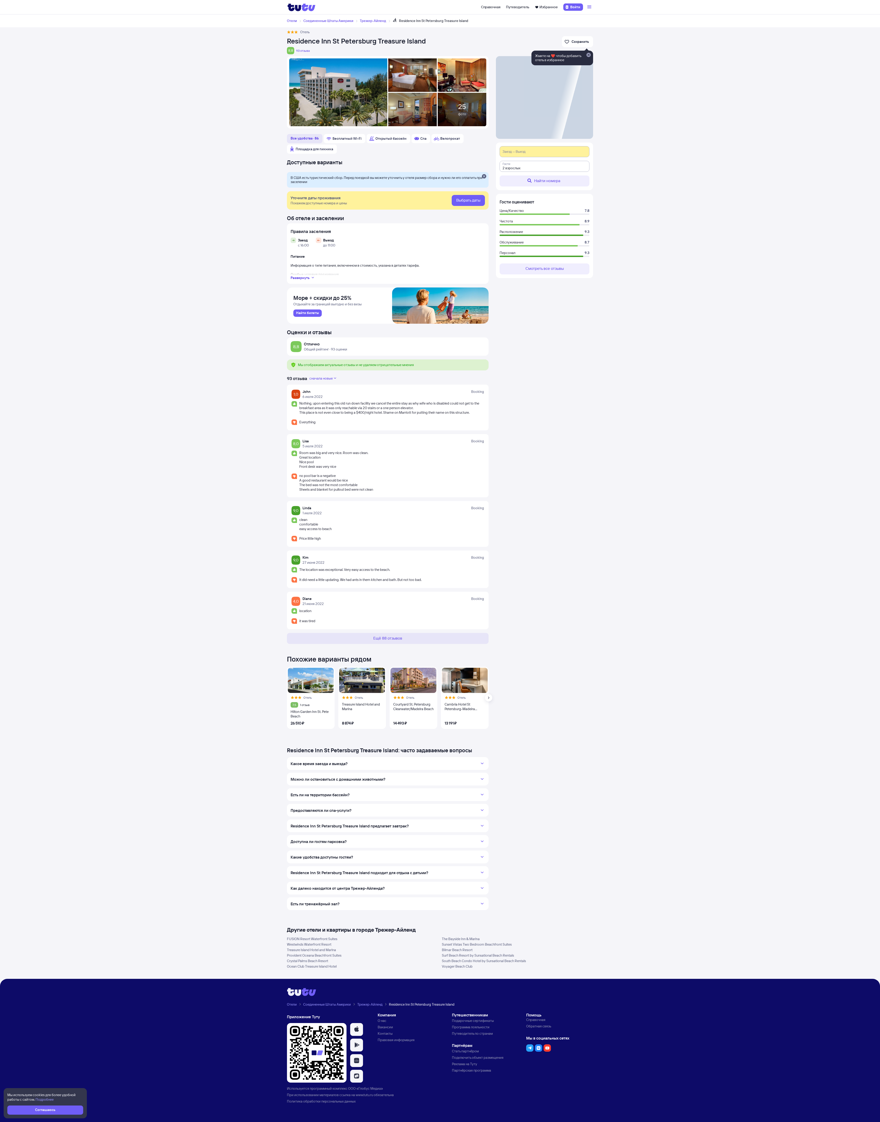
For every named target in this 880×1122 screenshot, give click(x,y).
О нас (382, 1020)
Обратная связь (538, 1026)
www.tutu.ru (364, 1095)
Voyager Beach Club (457, 966)
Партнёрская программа (471, 1070)
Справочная (490, 7)
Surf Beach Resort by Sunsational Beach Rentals (478, 955)
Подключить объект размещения (477, 1057)
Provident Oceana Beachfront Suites (314, 955)
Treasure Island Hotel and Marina (311, 950)
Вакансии (385, 1027)
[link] (307, 313)
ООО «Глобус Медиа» (365, 1088)
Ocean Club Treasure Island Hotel (312, 966)
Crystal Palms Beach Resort (307, 961)
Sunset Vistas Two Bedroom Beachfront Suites (477, 944)
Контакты (385, 1033)
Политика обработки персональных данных (321, 1101)
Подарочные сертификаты (473, 1020)
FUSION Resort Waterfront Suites (312, 939)
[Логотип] (301, 7)
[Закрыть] (484, 176)
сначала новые (321, 378)
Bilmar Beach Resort (457, 950)
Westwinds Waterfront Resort (309, 944)
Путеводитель (517, 7)
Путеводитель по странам (472, 1033)
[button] (356, 1029)
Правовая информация (396, 1040)
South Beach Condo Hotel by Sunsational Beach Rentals (484, 961)
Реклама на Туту (464, 1064)
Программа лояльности (471, 1027)
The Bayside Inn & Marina (461, 939)
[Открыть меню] (590, 7)
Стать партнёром (465, 1051)
